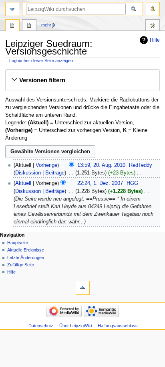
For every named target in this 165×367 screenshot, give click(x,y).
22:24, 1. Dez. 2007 (100, 183)
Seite (12, 26)
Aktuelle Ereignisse (25, 249)
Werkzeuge (152, 26)
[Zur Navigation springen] (12, 9)
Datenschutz (40, 325)
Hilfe (155, 40)
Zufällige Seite (20, 264)
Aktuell (23, 183)
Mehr (46, 24)
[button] (82, 80)
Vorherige (46, 165)
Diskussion (28, 173)
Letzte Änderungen (25, 257)
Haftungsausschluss (118, 325)
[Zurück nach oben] (83, 288)
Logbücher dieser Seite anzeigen (41, 60)
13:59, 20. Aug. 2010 (101, 165)
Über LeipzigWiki (75, 325)
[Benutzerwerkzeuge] (153, 9)
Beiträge (54, 173)
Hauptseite (17, 242)
